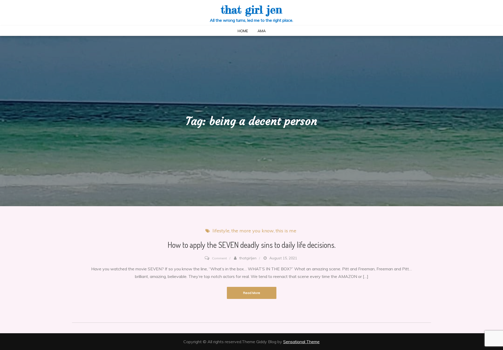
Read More (251, 293)
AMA (262, 31)
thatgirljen (247, 258)
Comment (219, 258)
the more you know (252, 231)
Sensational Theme (301, 341)
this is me (286, 231)
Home (243, 31)
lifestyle (220, 231)
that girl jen (251, 9)
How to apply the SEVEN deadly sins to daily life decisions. (252, 245)
